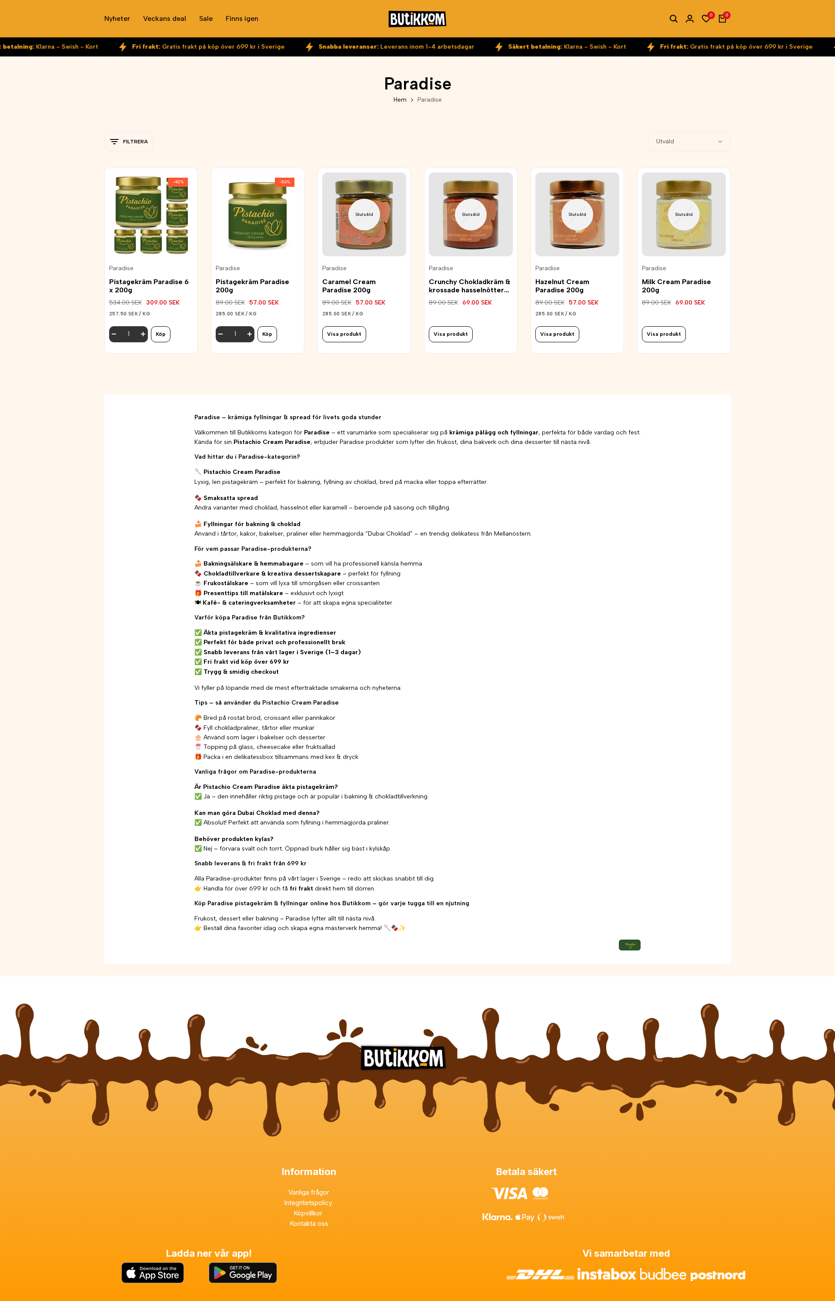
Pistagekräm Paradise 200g (252, 286)
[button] (151, 242)
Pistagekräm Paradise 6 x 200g (149, 286)
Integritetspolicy (309, 1202)
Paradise (121, 268)
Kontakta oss (309, 1223)
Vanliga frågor (308, 1192)
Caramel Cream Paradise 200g (349, 286)
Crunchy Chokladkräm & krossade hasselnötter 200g (469, 286)
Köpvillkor (309, 1213)
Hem (400, 99)
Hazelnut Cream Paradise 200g (562, 286)
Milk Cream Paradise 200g (676, 286)
